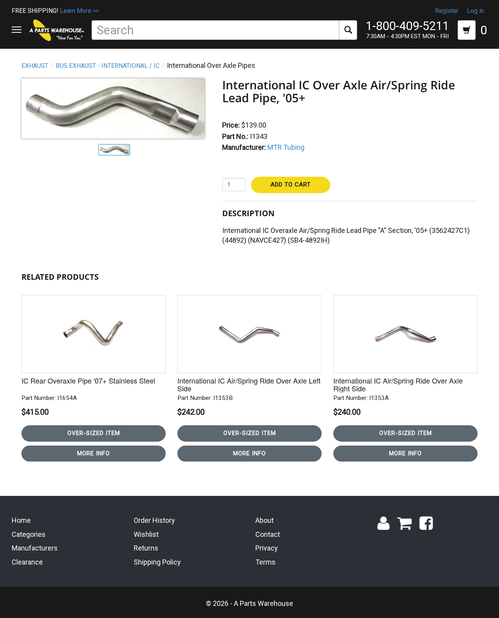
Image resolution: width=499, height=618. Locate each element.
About (264, 520)
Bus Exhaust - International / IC (107, 65)
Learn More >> (79, 10)
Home (21, 520)
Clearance (27, 562)
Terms (265, 562)
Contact (267, 534)
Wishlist (146, 534)
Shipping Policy (157, 562)
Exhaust (34, 65)
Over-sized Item (93, 433)
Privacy (266, 548)
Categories (29, 534)
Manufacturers (35, 548)
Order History (154, 520)
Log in (475, 10)
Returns (146, 548)
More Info (93, 453)
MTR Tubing (285, 147)
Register (446, 10)
